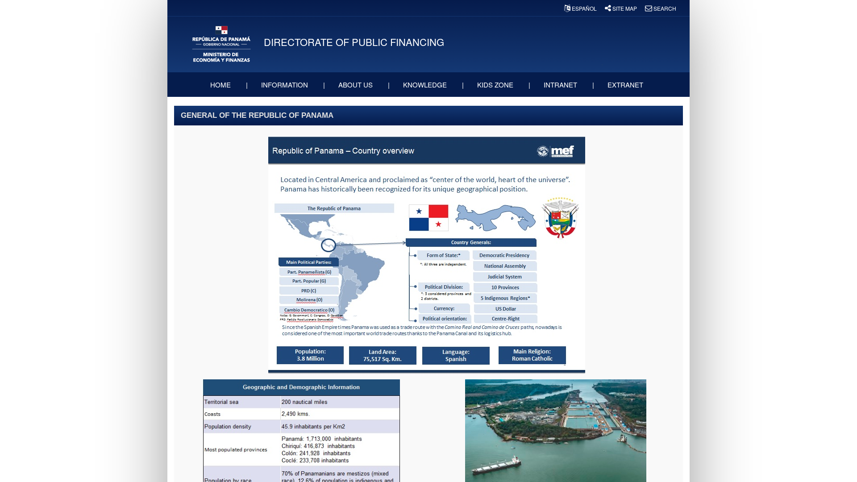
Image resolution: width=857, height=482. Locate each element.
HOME (221, 84)
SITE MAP (624, 8)
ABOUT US (356, 84)
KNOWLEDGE (426, 84)
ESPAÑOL (584, 8)
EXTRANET (626, 84)
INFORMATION (285, 84)
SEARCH (664, 8)
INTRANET (561, 84)
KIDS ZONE (496, 84)
